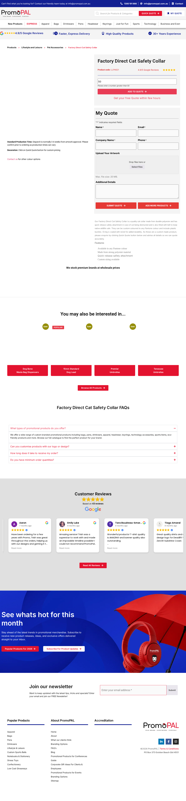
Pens (9, 740)
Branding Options (59, 744)
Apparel (11, 732)
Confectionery (14, 764)
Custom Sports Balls (16, 752)
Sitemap (55, 780)
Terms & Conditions (169, 748)
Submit (172, 690)
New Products (15, 24)
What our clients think (61, 740)
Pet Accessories (55, 47)
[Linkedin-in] (161, 742)
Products (11, 47)
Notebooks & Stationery (18, 756)
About (54, 736)
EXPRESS (32, 24)
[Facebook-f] (168, 742)
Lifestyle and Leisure (32, 47)
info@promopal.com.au (79, 3)
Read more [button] (16, 548)
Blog (53, 752)
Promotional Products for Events (66, 772)
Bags (9, 736)
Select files (137, 167)
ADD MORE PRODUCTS (156, 205)
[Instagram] (176, 742)
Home (53, 732)
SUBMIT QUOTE (114, 205)
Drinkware (12, 744)
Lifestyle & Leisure (16, 748)
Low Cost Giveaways (17, 768)
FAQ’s (53, 748)
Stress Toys (12, 760)
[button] (137, 91)
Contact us (12, 159)
